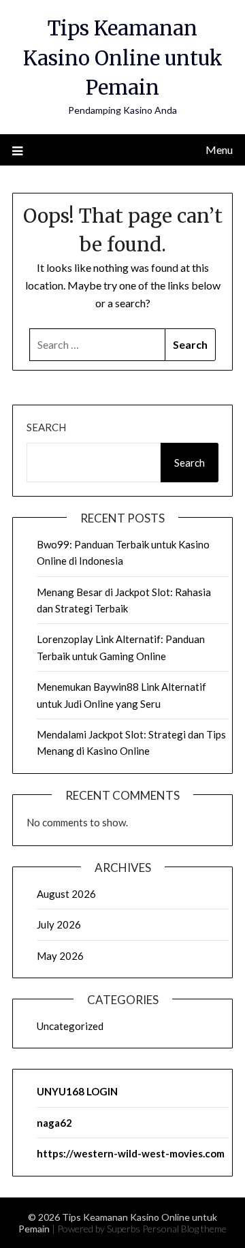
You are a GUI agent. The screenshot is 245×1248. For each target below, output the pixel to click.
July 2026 (59, 924)
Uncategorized (70, 1026)
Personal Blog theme (184, 1228)
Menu (219, 149)
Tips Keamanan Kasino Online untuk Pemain (123, 58)
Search (46, 427)
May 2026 (60, 956)
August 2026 (66, 894)
